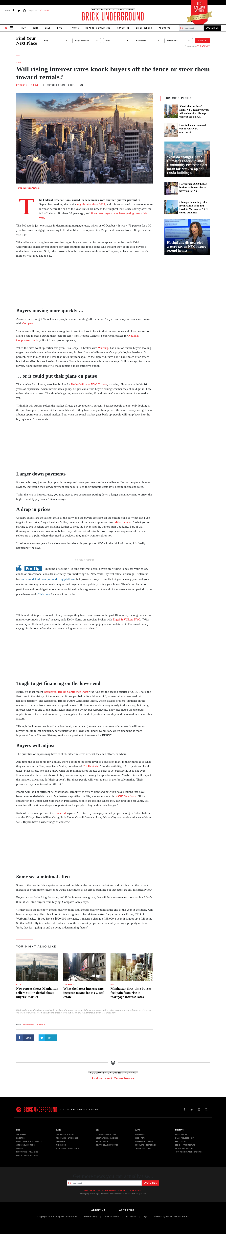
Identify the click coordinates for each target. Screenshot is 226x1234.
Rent (35, 28)
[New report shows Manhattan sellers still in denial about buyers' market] (37, 967)
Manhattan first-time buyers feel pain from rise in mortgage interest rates (131, 993)
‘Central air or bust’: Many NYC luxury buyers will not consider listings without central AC (194, 111)
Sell (48, 28)
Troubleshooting (143, 1148)
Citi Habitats (90, 766)
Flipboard (33, 10)
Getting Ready (102, 1141)
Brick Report (144, 28)
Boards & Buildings (98, 28)
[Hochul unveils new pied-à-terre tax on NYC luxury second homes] (187, 237)
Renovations (181, 1141)
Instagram (24, 10)
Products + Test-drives (145, 1145)
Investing (20, 1138)
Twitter (19, 10)
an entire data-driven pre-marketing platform (47, 579)
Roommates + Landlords (67, 1138)
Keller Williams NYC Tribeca (89, 384)
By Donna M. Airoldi (27, 85)
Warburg (103, 348)
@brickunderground (102, 1078)
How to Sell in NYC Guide (107, 1145)
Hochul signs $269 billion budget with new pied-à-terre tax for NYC (193, 187)
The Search (61, 1145)
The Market (69, 985)
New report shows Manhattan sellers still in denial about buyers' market (37, 993)
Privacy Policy (90, 1216)
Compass (27, 323)
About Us (165, 28)
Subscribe (150, 1183)
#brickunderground (124, 1078)
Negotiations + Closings (107, 1138)
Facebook (13, 10)
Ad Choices (131, 1216)
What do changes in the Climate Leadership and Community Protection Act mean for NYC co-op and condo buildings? (187, 165)
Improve (74, 28)
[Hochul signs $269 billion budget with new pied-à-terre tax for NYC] (171, 188)
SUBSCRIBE (212, 28)
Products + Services (184, 1148)
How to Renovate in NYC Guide (188, 1152)
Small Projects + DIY (184, 1138)
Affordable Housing (25, 1145)
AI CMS (185, 1216)
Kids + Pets (140, 1138)
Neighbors (140, 1134)
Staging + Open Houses (106, 1134)
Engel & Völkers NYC (126, 619)
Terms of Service (111, 1216)
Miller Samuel (123, 522)
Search (202, 40)
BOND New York (125, 796)
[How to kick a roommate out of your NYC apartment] (171, 130)
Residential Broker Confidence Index (66, 691)
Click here (44, 594)
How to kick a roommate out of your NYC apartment (193, 128)
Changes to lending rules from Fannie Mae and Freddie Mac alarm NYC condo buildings (193, 207)
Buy (24, 28)
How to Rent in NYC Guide (67, 1148)
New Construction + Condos (29, 1141)
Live (59, 28)
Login (145, 1216)
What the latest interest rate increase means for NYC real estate (83, 993)
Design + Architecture (185, 1145)
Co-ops (19, 1148)
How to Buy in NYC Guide (27, 1155)
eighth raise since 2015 (91, 204)
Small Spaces (181, 1134)
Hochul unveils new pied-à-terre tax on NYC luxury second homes (186, 246)
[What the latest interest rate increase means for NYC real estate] (84, 967)
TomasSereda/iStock (28, 187)
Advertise (123, 28)
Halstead (60, 813)
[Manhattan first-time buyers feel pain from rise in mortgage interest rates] (132, 967)
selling (41, 1024)
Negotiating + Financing (27, 1152)
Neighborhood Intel (144, 1141)
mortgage (29, 1024)
